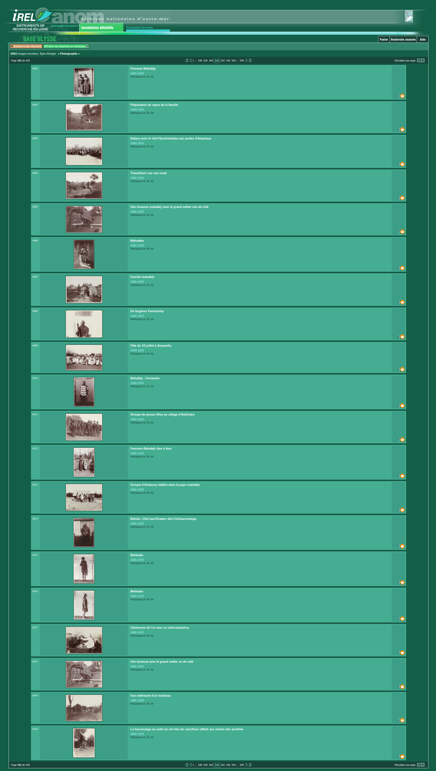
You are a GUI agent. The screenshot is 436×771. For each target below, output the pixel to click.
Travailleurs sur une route (148, 173)
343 (228, 60)
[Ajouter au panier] (398, 96)
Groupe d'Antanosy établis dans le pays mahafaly (165, 484)
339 (205, 60)
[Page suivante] (246, 60)
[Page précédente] (190, 60)
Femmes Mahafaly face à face (150, 448)
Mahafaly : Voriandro (145, 378)
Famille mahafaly (142, 277)
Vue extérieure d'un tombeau (150, 695)
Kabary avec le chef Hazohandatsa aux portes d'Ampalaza (170, 138)
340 (211, 60)
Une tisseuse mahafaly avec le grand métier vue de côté (169, 207)
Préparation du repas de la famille (154, 105)
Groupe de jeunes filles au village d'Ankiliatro (162, 414)
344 (234, 60)
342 (223, 60)
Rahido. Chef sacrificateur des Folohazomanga (163, 518)
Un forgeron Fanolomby (147, 311)
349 (242, 60)
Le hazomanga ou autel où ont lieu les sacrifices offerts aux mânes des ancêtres (186, 729)
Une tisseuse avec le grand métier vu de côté (161, 661)
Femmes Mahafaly (143, 68)
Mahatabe (137, 240)
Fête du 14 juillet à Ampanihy (150, 345)
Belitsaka (136, 555)
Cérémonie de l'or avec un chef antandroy (159, 627)
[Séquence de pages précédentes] (186, 60)
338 (200, 60)
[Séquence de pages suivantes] (250, 60)
